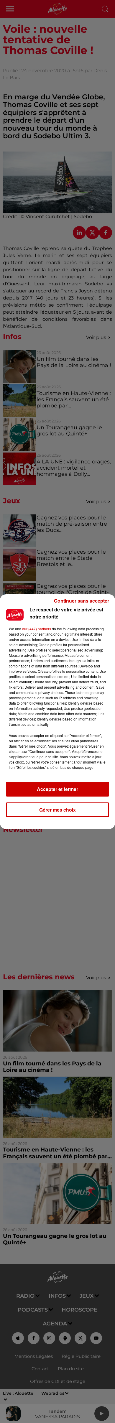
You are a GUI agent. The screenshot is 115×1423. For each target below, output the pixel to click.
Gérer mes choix (57, 809)
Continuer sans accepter (81, 600)
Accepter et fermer (57, 789)
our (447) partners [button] (36, 628)
